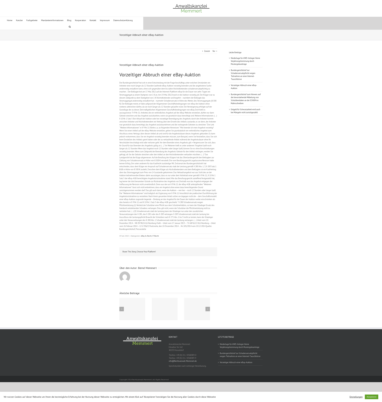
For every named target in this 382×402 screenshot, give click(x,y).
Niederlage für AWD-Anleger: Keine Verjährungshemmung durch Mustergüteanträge (245, 61)
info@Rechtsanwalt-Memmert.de (183, 361)
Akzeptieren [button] (371, 397)
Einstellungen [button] (356, 397)
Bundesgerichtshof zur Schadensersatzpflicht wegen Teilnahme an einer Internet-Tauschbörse (240, 355)
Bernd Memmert (147, 268)
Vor (213, 51)
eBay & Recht (146, 236)
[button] (70, 26)
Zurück (207, 51)
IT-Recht (155, 236)
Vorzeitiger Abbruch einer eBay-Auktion (236, 362)
